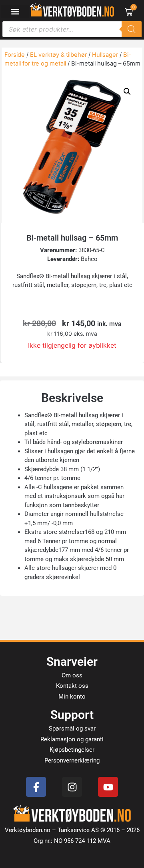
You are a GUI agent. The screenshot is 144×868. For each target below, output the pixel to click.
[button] (15, 11)
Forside (14, 54)
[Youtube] (108, 787)
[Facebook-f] (36, 787)
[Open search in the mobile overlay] (72, 29)
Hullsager (105, 54)
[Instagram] (72, 787)
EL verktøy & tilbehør (58, 54)
